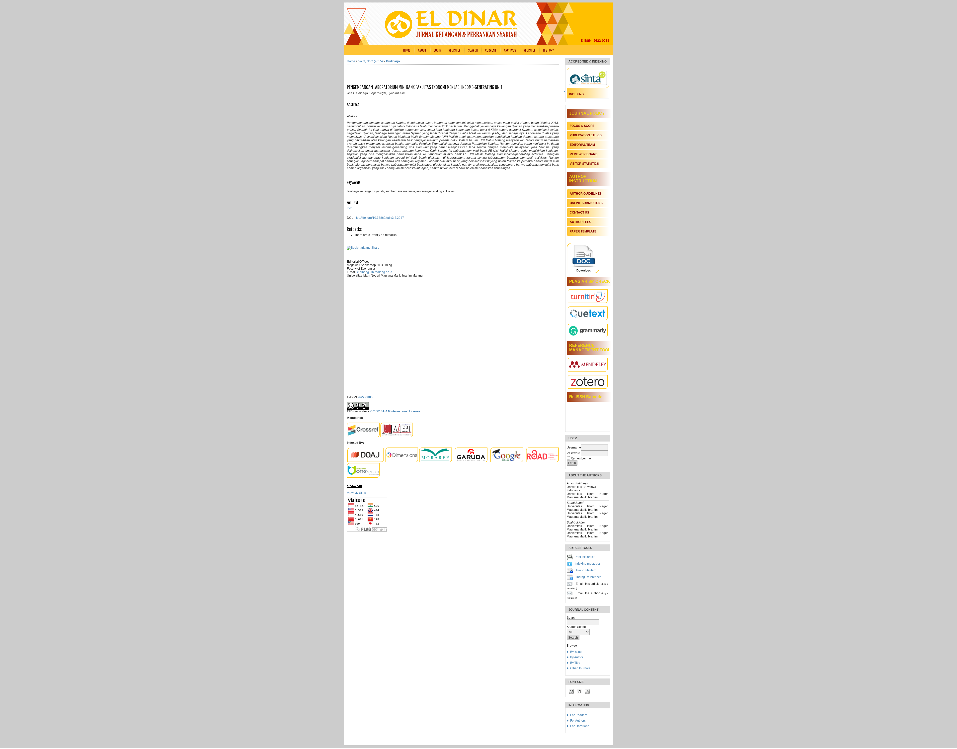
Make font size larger (587, 691)
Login (437, 50)
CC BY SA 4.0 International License (395, 411)
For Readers (578, 715)
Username (574, 447)
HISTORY (548, 50)
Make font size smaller (571, 691)
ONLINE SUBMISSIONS (586, 203)
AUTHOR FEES (580, 222)
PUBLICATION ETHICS (586, 135)
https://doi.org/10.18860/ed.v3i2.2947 (379, 218)
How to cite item (585, 570)
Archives (510, 50)
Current (490, 50)
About (422, 50)
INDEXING (576, 94)
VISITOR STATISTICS (584, 163)
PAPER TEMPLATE (583, 231)
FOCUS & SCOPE (582, 126)
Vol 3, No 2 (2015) (370, 61)
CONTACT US (579, 212)
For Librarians (579, 726)
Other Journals (580, 668)
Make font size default (579, 691)
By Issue (576, 652)
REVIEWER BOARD (584, 154)
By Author (576, 657)
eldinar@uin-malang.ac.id (374, 272)
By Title (575, 663)
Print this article (585, 557)
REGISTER (530, 50)
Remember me (581, 458)
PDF (349, 207)
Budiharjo (393, 61)
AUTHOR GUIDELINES (586, 193)
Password (573, 453)
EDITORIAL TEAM (582, 145)
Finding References (588, 577)
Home (406, 50)
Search (473, 50)
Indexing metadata (587, 563)
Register (455, 50)
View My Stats (356, 493)
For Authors (578, 720)
